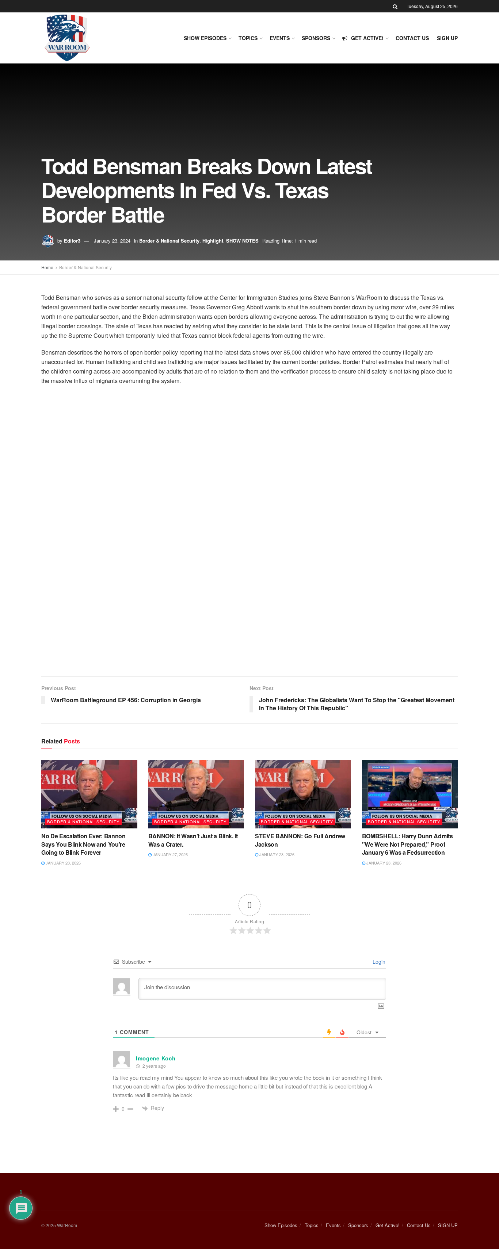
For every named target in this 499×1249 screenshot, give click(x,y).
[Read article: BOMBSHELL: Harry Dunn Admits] (410, 794)
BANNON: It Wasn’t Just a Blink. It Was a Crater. (193, 840)
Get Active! (367, 38)
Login (378, 961)
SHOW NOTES (242, 240)
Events (280, 38)
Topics (248, 38)
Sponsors (316, 38)
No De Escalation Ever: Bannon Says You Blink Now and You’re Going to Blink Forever (83, 844)
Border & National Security (169, 240)
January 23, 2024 (112, 240)
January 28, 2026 (63, 863)
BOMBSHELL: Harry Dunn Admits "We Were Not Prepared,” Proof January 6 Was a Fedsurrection (407, 844)
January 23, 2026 (276, 854)
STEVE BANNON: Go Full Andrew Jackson (300, 840)
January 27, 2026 (170, 854)
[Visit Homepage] (67, 38)
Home (47, 267)
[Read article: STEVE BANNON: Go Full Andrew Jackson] (303, 794)
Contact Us (412, 38)
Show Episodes (205, 38)
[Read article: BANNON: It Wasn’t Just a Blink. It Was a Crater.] (196, 794)
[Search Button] (395, 6)
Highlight (212, 240)
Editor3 (72, 240)
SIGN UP (447, 38)
